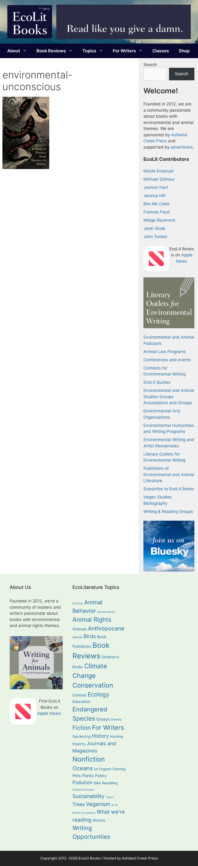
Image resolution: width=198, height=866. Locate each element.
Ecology (98, 694)
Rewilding (110, 783)
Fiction (81, 727)
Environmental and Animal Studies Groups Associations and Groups (168, 396)
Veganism (98, 804)
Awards (77, 637)
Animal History (106, 612)
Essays (103, 719)
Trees (78, 804)
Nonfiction (88, 759)
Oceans (82, 768)
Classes (160, 50)
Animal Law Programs (164, 351)
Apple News (49, 713)
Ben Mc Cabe (156, 203)
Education (81, 701)
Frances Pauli (156, 212)
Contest (79, 695)
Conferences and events (167, 359)
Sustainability (88, 796)
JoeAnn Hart (155, 187)
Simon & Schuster (83, 789)
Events (116, 719)
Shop (184, 50)
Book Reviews (51, 50)
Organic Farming (112, 769)
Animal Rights (91, 619)
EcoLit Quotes (156, 382)
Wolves (98, 820)
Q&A (97, 783)
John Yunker (155, 236)
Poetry (101, 775)
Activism (77, 603)
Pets (76, 775)
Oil (96, 769)
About (13, 50)
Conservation (92, 685)
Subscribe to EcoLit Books (168, 488)
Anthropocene (106, 628)
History (100, 736)
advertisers (182, 147)
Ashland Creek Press (140, 858)
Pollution (82, 782)
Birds (90, 636)
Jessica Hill (154, 195)
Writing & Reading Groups (168, 511)
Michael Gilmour (159, 179)
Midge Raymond (159, 220)
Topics (89, 50)
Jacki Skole (154, 228)
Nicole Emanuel (158, 171)
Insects (78, 744)
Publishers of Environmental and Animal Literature (168, 474)
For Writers (124, 50)
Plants (88, 775)
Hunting (116, 736)
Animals (79, 629)
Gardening (81, 736)
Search (150, 64)
